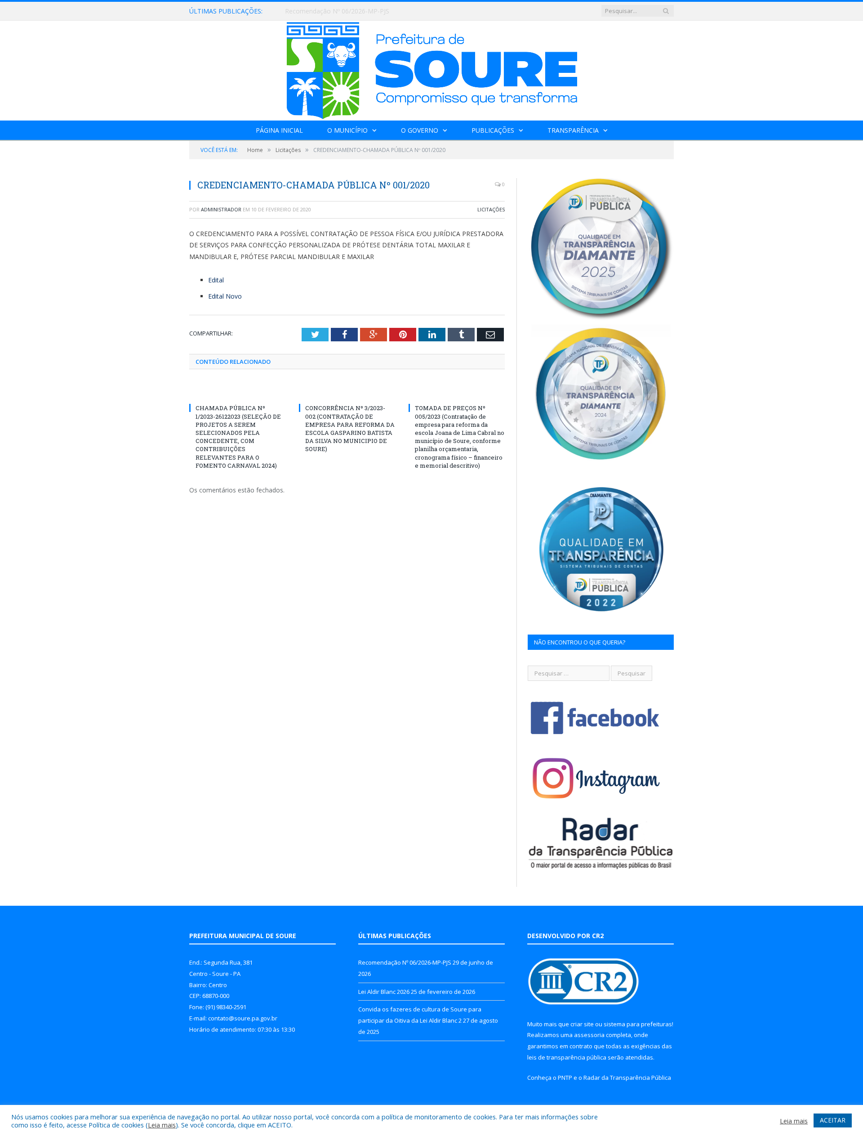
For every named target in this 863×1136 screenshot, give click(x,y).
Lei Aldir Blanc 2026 (313, 11)
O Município (347, 130)
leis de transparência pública (566, 1057)
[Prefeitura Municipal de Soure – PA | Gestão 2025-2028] (431, 68)
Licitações (491, 209)
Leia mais (162, 1124)
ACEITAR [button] (832, 1120)
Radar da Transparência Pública (627, 1077)
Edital (216, 280)
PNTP (565, 1077)
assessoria (589, 1035)
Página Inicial (279, 130)
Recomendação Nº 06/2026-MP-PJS (404, 962)
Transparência (573, 130)
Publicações (493, 130)
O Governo (419, 130)
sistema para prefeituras (638, 1024)
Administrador (221, 209)
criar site (582, 1024)
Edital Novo (225, 296)
